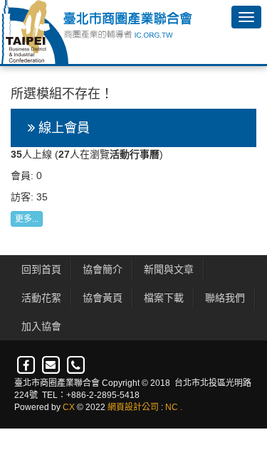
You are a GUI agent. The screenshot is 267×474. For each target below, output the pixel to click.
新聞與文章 (169, 269)
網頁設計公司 (133, 407)
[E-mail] (51, 365)
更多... (26, 219)
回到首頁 (41, 269)
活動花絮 (41, 297)
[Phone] (75, 365)
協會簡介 (102, 269)
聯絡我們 (225, 297)
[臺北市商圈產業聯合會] (96, 32)
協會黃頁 (102, 297)
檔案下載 (164, 297)
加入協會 (41, 326)
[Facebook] (26, 365)
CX (69, 407)
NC (171, 407)
